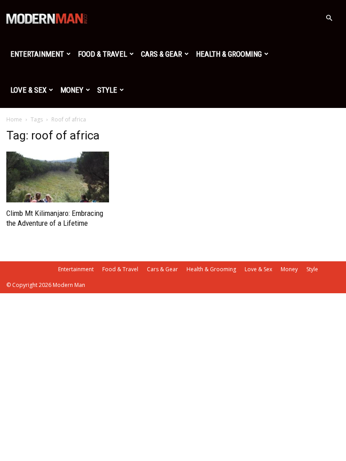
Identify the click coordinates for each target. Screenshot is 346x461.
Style (107, 89)
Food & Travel (102, 53)
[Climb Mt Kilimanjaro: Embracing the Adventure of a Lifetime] (57, 177)
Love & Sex (28, 89)
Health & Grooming (229, 53)
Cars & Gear (161, 53)
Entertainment (37, 53)
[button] (329, 18)
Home (14, 119)
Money (71, 89)
